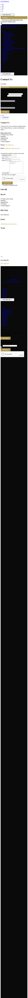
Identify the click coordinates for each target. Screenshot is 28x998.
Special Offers (6, 45)
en (3, 6)
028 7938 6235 (5, 1)
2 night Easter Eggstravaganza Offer (14, 48)
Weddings (5, 52)
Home (4, 31)
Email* (4, 160)
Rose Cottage (8, 40)
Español (4, 293)
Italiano (4, 296)
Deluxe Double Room (10, 43)
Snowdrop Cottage (9, 35)
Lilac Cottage (7, 36)
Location (4, 57)
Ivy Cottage (7, 38)
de (3, 4)
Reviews (4, 55)
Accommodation (7, 33)
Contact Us (5, 60)
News (3, 62)
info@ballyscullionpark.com (12, 148)
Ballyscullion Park (7, 50)
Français (4, 294)
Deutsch (4, 289)
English (4, 291)
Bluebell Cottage (8, 41)
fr (2, 9)
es (3, 8)
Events (4, 58)
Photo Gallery (6, 53)
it (2, 11)
